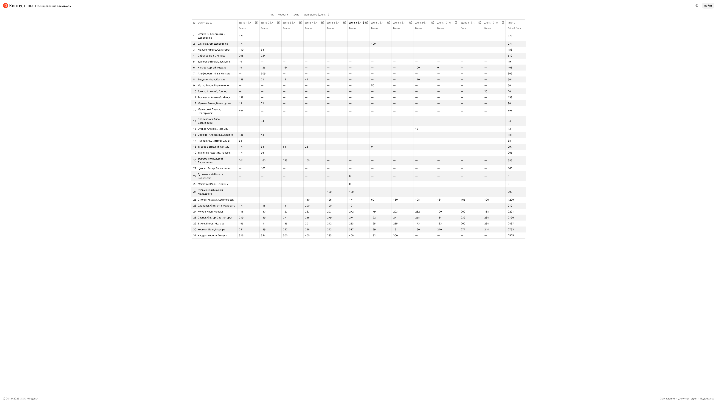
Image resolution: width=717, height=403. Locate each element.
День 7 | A (377, 22)
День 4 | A (311, 22)
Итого (511, 22)
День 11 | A (467, 22)
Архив (295, 14)
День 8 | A (399, 22)
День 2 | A (267, 22)
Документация (687, 398)
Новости (282, 14)
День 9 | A (421, 22)
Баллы (242, 28)
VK (272, 14)
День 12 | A (491, 22)
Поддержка (707, 398)
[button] (205, 22)
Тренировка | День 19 (316, 14)
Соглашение (667, 398)
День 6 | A (355, 22)
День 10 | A (444, 22)
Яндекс (32, 398)
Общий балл (514, 28)
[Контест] (14, 5)
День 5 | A (333, 22)
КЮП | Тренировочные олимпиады (49, 5)
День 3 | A (289, 22)
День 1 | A (245, 22)
